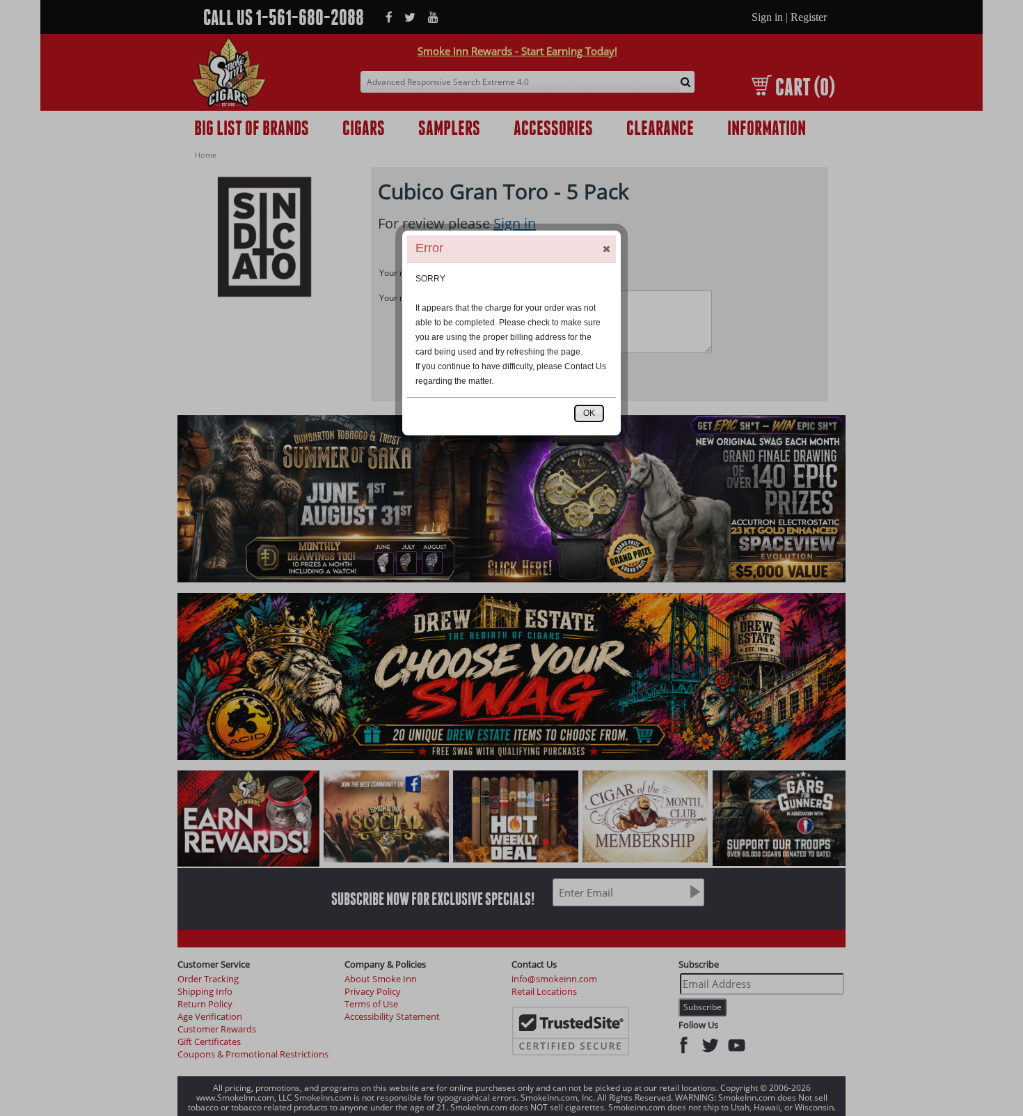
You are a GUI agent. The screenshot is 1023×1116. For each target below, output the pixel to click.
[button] (606, 249)
